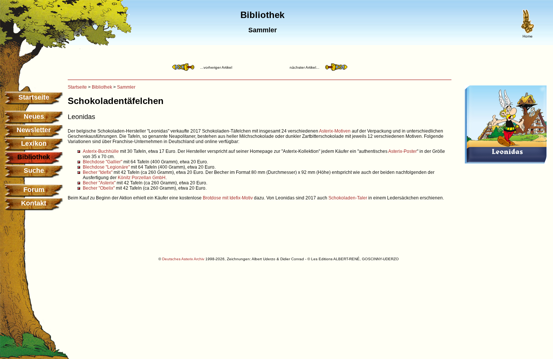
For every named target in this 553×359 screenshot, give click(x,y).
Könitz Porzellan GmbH (142, 177)
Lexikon (34, 143)
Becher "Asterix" (99, 183)
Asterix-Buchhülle (101, 151)
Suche (34, 170)
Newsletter (34, 130)
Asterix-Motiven (335, 131)
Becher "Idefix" (97, 172)
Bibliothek (102, 87)
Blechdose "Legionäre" (106, 167)
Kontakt (33, 203)
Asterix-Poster (402, 151)
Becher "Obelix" (99, 188)
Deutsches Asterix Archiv (183, 259)
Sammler (126, 87)
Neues (34, 116)
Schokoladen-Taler (347, 198)
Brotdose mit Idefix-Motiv (228, 198)
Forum (33, 189)
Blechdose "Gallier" (102, 161)
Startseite (33, 97)
